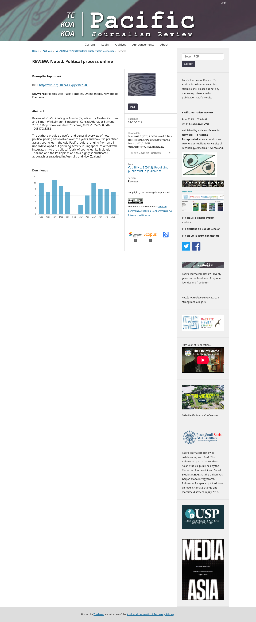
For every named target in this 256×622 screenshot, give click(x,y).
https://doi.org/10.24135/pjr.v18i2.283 (63, 85)
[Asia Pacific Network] (199, 176)
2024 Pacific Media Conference (200, 415)
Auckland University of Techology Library (150, 614)
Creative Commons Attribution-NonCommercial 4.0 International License (150, 211)
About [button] (164, 45)
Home (35, 50)
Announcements (143, 45)
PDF (132, 107)
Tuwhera (99, 614)
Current (90, 45)
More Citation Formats (146, 153)
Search (188, 63)
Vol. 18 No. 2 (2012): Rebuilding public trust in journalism (85, 50)
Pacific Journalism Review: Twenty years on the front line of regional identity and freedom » (201, 278)
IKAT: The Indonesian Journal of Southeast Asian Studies (201, 461)
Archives (120, 45)
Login (224, 2)
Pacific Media (203, 97)
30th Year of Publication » (197, 345)
